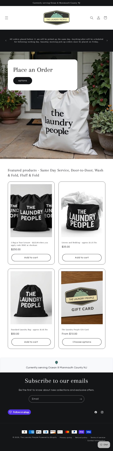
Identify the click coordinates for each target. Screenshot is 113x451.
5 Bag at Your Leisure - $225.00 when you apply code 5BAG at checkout (29, 243)
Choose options (82, 342)
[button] (6, 17)
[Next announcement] (107, 40)
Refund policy (81, 437)
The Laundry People (29, 437)
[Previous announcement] (6, 40)
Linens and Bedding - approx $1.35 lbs (79, 242)
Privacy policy (66, 437)
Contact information (96, 440)
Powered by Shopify (48, 437)
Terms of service (97, 437)
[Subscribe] (80, 399)
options (22, 80)
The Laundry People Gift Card (75, 329)
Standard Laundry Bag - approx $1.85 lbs (29, 329)
